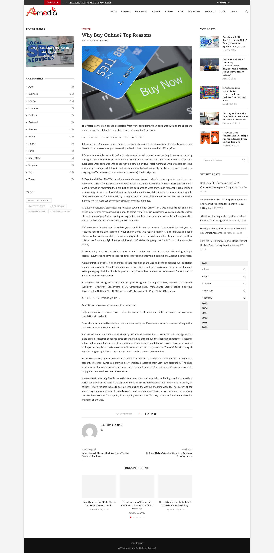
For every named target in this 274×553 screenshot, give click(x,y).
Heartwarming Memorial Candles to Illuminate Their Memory (137, 505)
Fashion (51, 115)
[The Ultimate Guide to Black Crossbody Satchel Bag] (175, 486)
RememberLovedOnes (60, 211)
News (51, 150)
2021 (204, 322)
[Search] (246, 11)
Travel (234, 11)
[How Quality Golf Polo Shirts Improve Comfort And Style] (99, 486)
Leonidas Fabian (100, 40)
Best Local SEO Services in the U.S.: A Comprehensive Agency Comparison (234, 42)
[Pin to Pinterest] (152, 413)
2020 (205, 327)
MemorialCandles (36, 211)
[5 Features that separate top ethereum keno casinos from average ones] (209, 92)
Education (141, 11)
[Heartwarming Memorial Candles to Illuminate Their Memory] (137, 486)
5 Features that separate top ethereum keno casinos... (99, 3)
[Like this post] (142, 413)
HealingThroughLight (39, 200)
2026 (204, 263)
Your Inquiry (223, 2)
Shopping (210, 11)
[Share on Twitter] (148, 413)
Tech (222, 11)
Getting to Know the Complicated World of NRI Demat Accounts (235, 116)
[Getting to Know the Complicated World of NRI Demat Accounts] (209, 118)
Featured (51, 122)
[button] (63, 2)
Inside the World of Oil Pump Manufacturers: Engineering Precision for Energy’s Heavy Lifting (235, 67)
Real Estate (194, 11)
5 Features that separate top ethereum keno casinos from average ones (234, 94)
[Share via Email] (155, 413)
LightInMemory (57, 206)
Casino (51, 100)
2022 (204, 317)
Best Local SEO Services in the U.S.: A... (50, 49)
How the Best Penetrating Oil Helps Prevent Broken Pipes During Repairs (235, 137)
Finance (156, 11)
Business (125, 11)
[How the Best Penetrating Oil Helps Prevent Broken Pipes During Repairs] (209, 137)
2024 (204, 308)
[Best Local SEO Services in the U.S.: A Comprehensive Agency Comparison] (209, 42)
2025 (204, 303)
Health (169, 11)
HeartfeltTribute (36, 206)
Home (180, 11)
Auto (114, 11)
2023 (204, 312)
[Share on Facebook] (145, 413)
